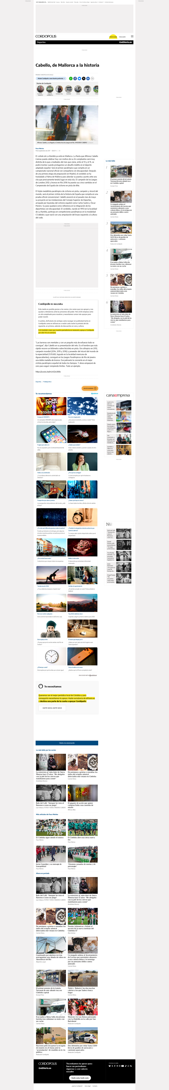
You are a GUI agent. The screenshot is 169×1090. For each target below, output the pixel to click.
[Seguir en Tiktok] (126, 1066)
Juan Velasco (39, 807)
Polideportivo (47, 382)
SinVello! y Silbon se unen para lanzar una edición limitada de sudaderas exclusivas (110, 450)
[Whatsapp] (71, 78)
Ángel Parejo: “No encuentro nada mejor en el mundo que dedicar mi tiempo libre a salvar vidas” (111, 578)
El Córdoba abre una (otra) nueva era (81, 838)
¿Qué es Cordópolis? (77, 1086)
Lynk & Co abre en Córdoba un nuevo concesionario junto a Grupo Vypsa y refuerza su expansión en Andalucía (111, 405)
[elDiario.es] (49, 1068)
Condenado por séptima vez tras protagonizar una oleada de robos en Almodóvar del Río (51, 957)
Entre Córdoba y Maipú (85, 2)
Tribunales (76, 2)
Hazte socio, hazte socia (52, 708)
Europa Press (40, 995)
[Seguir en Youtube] (122, 1066)
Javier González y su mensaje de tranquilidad (49, 865)
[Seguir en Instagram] (119, 1066)
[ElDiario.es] (125, 42)
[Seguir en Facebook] (114, 1066)
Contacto (95, 1086)
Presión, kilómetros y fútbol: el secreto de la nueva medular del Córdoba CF (81, 928)
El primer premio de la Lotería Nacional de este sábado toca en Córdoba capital (49, 990)
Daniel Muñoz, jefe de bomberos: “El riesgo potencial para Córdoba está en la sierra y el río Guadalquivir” (111, 545)
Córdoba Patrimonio (109, 2)
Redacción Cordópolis (74, 1023)
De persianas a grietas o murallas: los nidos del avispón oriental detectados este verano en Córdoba (82, 774)
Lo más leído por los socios (46, 750)
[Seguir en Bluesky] (110, 1066)
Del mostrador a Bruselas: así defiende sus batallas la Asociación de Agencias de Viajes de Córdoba (111, 439)
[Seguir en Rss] (131, 1066)
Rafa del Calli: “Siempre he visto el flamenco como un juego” (50, 804)
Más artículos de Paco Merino (47, 814)
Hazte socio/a (113, 36)
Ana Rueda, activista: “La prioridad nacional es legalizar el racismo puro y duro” (111, 556)
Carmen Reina (72, 779)
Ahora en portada (42, 873)
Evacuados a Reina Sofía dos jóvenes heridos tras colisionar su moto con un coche (50, 1019)
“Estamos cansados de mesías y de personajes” (81, 865)
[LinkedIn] (88, 78)
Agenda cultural (94, 2)
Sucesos (58, 2)
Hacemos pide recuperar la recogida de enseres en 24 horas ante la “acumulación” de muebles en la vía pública (50, 1048)
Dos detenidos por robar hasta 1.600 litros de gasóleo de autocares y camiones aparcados (82, 1047)
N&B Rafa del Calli (51, 2)
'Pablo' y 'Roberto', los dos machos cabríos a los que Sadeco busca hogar (81, 990)
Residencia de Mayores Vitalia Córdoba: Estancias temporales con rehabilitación (111, 416)
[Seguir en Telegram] (117, 1066)
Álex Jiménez (71, 933)
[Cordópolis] (49, 1063)
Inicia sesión (122, 36)
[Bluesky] (79, 78)
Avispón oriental (69, 2)
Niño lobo (63, 2)
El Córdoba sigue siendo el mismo (49, 837)
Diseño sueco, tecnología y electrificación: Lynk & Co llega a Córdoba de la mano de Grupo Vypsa (111, 428)
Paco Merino (40, 148)
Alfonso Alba (71, 810)
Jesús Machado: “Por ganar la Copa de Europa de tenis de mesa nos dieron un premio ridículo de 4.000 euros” (111, 567)
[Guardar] (92, 78)
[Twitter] (83, 78)
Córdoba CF (101, 2)
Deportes (41, 42)
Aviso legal (87, 1086)
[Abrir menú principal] (132, 36)
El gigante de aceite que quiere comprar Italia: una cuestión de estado (80, 805)
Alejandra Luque (41, 962)
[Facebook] (75, 78)
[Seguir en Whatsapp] (128, 1066)
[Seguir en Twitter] (112, 1066)
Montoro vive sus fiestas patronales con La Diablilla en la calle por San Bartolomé (82, 1019)
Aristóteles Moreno (41, 781)
